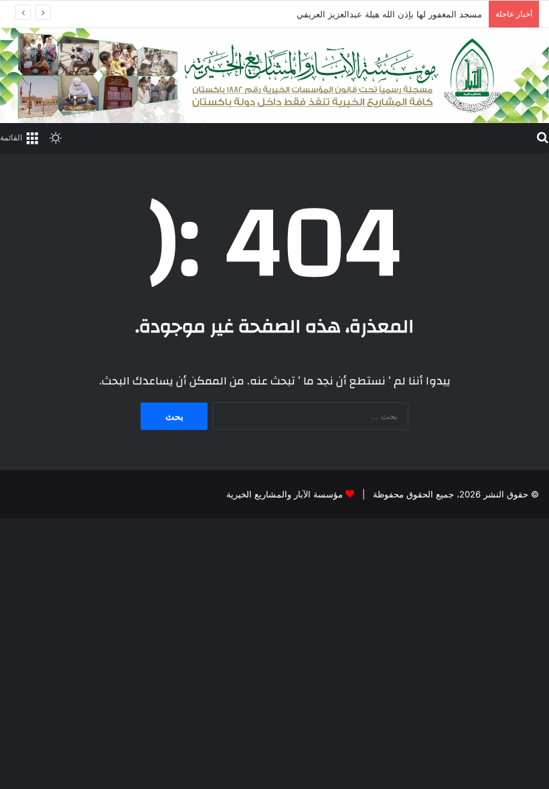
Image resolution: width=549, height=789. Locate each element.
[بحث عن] (542, 136)
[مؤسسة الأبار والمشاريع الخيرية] (274, 75)
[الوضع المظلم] (55, 137)
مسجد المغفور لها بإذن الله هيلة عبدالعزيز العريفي (389, 14)
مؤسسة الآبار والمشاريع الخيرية (284, 494)
